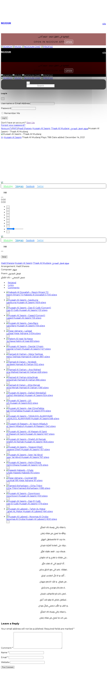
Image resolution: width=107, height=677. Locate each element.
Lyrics (11, 285)
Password (6, 108)
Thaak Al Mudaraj (42, 263)
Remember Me (12, 113)
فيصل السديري (58, 263)
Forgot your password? (13, 125)
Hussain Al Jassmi (13, 137)
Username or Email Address (15, 103)
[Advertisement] (53, 159)
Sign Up (30, 122)
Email (4, 657)
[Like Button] (2, 197)
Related (12, 282)
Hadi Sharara (7, 263)
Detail (4, 257)
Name (5, 652)
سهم (67, 263)
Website (5, 662)
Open (69, 42)
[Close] (2, 98)
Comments (13, 287)
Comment (7, 648)
